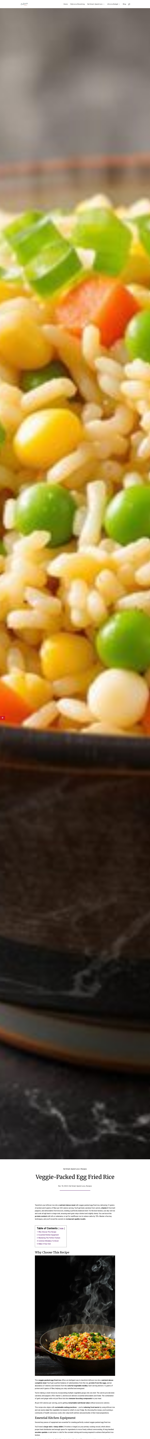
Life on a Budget (112, 4)
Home (66, 4)
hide (61, 1228)
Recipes (84, 1169)
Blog (124, 4)
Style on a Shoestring (77, 4)
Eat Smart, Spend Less (95, 4)
